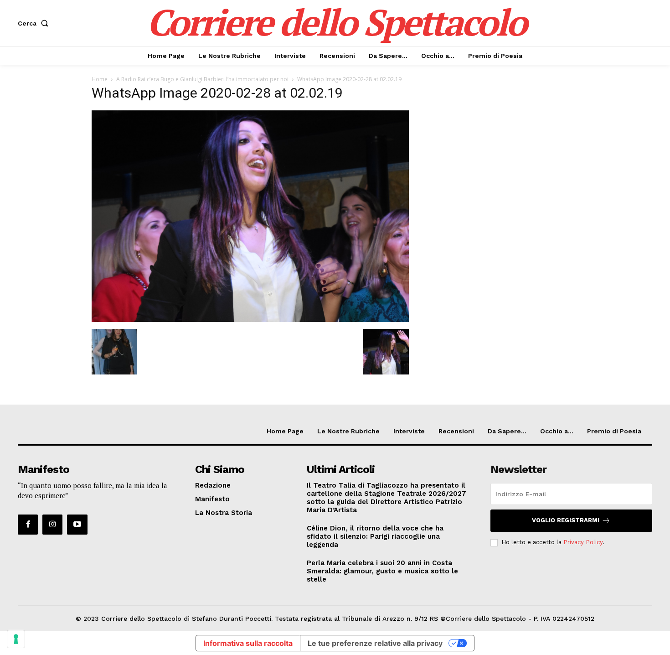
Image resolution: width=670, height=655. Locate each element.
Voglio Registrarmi (565, 520)
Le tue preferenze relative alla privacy (375, 643)
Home (100, 79)
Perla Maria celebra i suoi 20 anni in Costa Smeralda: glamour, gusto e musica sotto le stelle (382, 571)
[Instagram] (52, 525)
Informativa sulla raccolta (248, 643)
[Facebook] (28, 525)
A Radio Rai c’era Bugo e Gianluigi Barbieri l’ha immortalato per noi (202, 79)
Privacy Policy (583, 542)
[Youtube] (77, 525)
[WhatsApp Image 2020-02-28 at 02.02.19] (250, 319)
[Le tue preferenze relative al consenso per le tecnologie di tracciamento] (16, 639)
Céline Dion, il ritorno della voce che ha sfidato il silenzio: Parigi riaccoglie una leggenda (375, 536)
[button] (35, 23)
